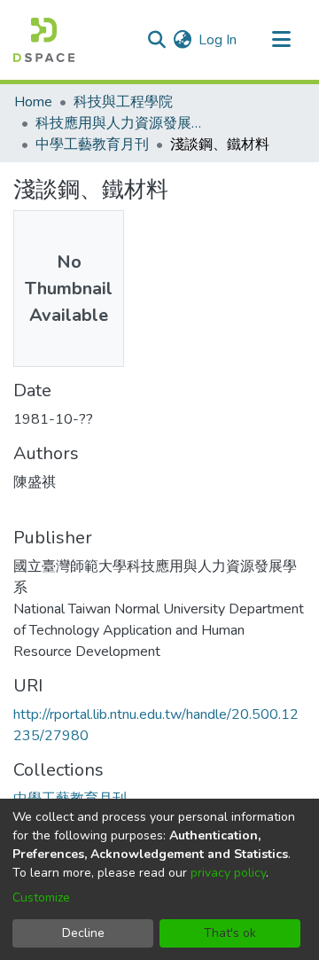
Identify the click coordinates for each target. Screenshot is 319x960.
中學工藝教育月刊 (92, 144)
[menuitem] (182, 40)
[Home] (43, 40)
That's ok (230, 933)
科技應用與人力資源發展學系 (124, 123)
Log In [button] (218, 40)
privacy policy (228, 872)
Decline (83, 933)
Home (33, 102)
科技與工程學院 (123, 102)
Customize (41, 897)
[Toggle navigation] (281, 40)
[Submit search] (156, 40)
